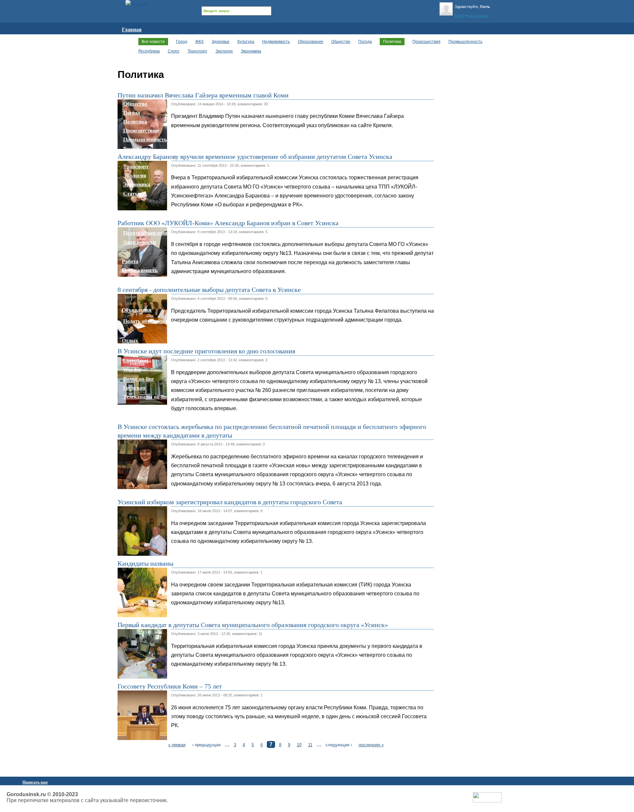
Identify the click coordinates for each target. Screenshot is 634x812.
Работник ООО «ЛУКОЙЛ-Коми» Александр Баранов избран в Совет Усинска (228, 223)
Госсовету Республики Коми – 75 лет (170, 686)
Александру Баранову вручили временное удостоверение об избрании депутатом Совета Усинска (255, 156)
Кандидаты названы (145, 563)
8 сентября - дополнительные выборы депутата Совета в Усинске (209, 289)
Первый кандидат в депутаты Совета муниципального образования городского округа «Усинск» (253, 624)
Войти (460, 16)
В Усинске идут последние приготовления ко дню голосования (206, 351)
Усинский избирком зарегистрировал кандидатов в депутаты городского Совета (230, 502)
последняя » (371, 744)
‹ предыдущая (206, 744)
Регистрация (478, 16)
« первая (177, 744)
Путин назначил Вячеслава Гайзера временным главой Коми (203, 95)
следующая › (339, 744)
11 (310, 744)
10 (299, 744)
